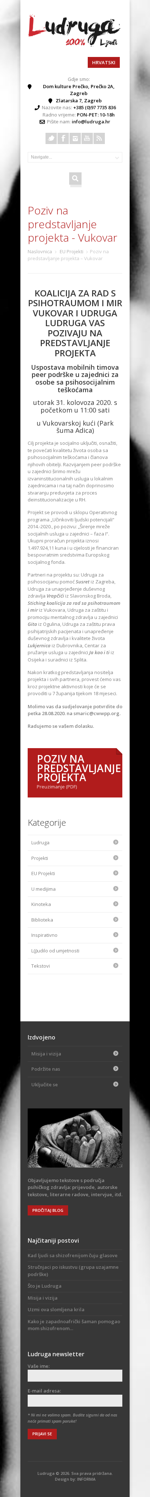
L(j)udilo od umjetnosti (55, 950)
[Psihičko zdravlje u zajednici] (75, 45)
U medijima (43, 889)
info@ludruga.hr (91, 121)
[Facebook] (63, 138)
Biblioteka (42, 919)
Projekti (39, 858)
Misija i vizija (46, 1053)
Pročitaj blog (47, 1210)
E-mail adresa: (44, 1390)
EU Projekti (71, 251)
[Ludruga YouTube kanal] (87, 138)
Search (75, 178)
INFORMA (86, 1479)
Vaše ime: (39, 1366)
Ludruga (40, 842)
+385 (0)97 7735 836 (94, 107)
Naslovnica (40, 251)
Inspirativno (44, 935)
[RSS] (99, 138)
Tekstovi (40, 966)
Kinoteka (41, 904)
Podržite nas (45, 1069)
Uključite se (44, 1084)
